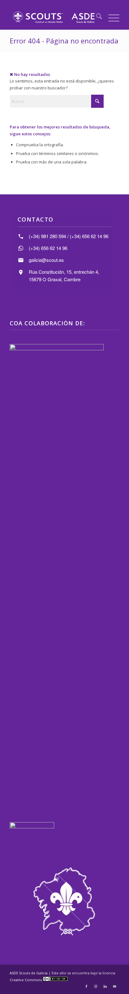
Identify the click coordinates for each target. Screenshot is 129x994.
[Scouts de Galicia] (53, 17)
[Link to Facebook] (86, 986)
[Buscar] (96, 17)
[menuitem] (96, 17)
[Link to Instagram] (96, 986)
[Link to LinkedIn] (105, 986)
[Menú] (110, 17)
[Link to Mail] (114, 986)
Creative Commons (26, 979)
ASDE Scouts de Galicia (29, 973)
